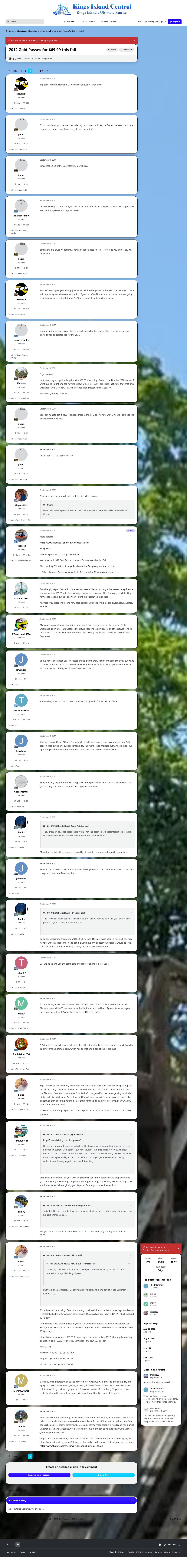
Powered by (168, 1552)
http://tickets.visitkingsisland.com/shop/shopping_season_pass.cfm (82, 566)
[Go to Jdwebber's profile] (21, 659)
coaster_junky (21, 215)
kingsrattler (21, 505)
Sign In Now (103, 1475)
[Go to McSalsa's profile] (21, 373)
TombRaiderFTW (21, 1054)
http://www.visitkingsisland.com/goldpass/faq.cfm (64, 542)
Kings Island (47, 58)
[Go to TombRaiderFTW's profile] (21, 1044)
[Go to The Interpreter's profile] (21, 700)
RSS (33, 1552)
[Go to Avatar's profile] (21, 1416)
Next (41, 71)
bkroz (21, 1095)
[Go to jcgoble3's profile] (10, 58)
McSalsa (21, 383)
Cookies (23, 1552)
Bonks (21, 832)
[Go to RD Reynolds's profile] (21, 1130)
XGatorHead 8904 (21, 634)
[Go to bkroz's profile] (21, 1084)
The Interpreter (21, 710)
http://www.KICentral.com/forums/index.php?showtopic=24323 (71, 1446)
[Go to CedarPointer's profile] (21, 781)
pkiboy (21, 1211)
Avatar (21, 1426)
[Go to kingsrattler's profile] (21, 495)
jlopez (21, 134)
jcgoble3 (17, 58)
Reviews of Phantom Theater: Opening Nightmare (34, 40)
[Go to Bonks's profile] (21, 822)
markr (21, 1013)
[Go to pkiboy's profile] (21, 1201)
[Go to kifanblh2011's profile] (21, 588)
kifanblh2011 (21, 598)
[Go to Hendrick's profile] (21, 83)
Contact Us (11, 1552)
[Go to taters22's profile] (21, 962)
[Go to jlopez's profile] (21, 124)
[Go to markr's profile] (21, 1003)
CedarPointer (21, 791)
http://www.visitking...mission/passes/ (62, 1140)
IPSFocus (121, 1552)
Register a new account (39, 1475)
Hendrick (21, 93)
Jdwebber (21, 669)
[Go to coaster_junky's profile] (21, 205)
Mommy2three (21, 1390)
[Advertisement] (161, 1469)
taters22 (21, 973)
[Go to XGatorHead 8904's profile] (21, 624)
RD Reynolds (21, 1140)
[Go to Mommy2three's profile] (21, 1380)
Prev (15, 71)
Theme (112, 1552)
